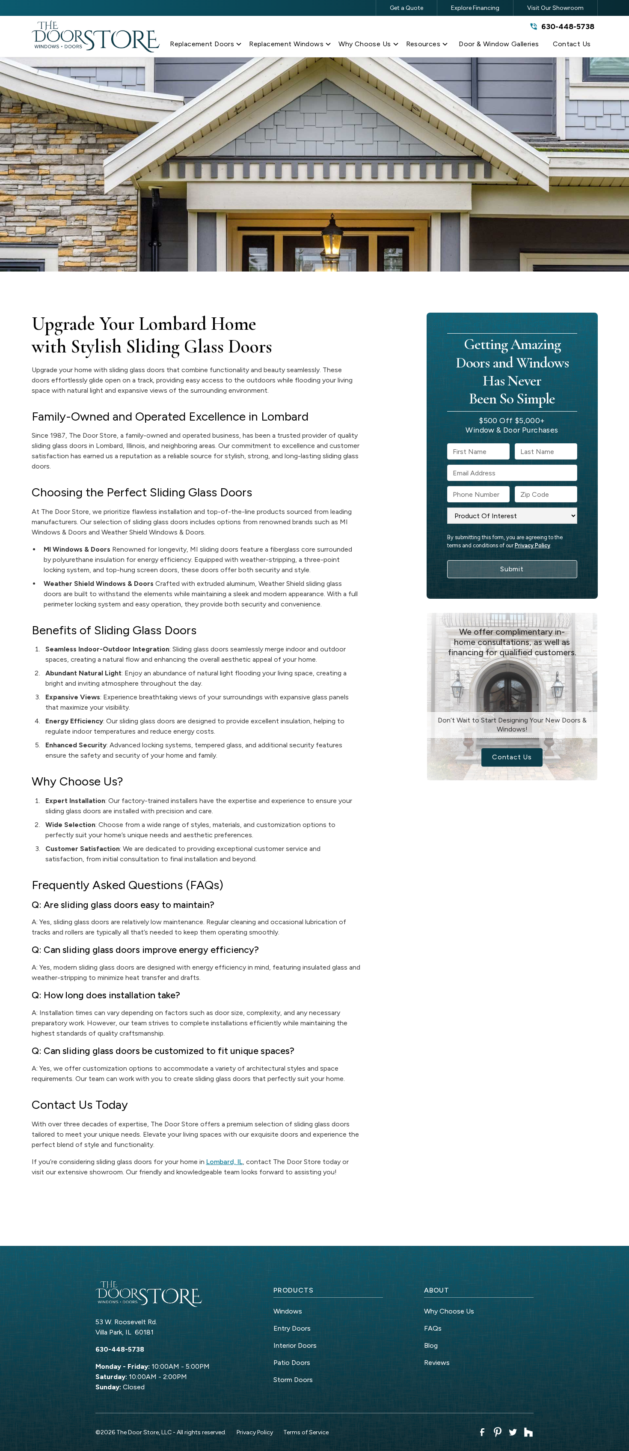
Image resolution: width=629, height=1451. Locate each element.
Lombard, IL (224, 1162)
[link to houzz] (528, 1432)
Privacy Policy (532, 545)
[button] (206, 46)
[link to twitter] (513, 1432)
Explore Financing (475, 8)
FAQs (433, 1328)
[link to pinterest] (498, 1432)
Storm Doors (293, 1380)
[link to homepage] (96, 36)
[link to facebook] (482, 1432)
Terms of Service (306, 1432)
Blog (431, 1345)
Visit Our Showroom (555, 8)
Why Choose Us (449, 1311)
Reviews (437, 1362)
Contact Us (512, 757)
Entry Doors (292, 1328)
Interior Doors (295, 1345)
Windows (287, 1311)
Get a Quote (406, 8)
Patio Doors (291, 1362)
